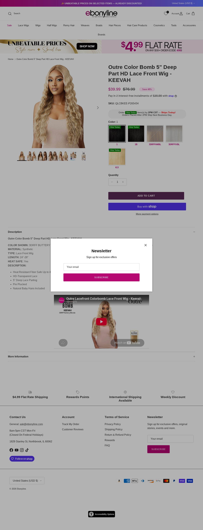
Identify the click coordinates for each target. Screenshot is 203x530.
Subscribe (101, 277)
